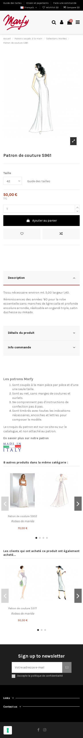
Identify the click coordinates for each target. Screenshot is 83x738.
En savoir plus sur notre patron (26, 438)
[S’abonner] (66, 667)
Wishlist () (52, 7)
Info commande (19, 347)
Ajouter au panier (44, 220)
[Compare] (36, 482)
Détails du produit (21, 333)
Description (16, 278)
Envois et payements (37, 3)
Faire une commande (64, 3)
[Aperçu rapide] (36, 490)
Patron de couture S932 (22, 516)
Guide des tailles (12, 3)
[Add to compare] (61, 233)
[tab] (41, 278)
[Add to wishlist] (22, 233)
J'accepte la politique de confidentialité (40, 675)
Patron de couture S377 (22, 608)
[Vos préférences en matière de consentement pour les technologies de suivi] (8, 730)
